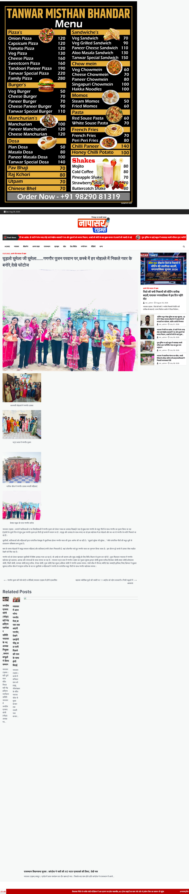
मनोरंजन (84, 246)
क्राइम (56, 246)
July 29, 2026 (174, 337)
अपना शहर (36, 246)
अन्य (101, 246)
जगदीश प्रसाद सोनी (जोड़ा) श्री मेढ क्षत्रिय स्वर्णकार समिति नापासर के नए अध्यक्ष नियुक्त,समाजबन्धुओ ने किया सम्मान (6, 635)
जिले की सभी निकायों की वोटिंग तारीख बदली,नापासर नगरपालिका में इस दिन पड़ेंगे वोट (163, 295)
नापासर (16, 246)
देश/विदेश (73, 246)
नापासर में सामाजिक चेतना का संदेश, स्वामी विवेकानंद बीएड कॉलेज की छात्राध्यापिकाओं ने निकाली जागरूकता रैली (171, 358)
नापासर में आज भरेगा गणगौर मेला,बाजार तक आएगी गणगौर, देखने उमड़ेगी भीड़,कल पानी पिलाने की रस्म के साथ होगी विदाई (16, 636)
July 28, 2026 (174, 363)
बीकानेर (25, 246)
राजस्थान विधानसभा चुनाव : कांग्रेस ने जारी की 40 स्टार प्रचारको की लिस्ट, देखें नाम (61, 871)
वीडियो (93, 246)
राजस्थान (47, 246)
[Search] (184, 247)
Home (7, 246)
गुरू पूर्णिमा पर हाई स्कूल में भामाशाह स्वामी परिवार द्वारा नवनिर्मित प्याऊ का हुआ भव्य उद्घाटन (95, 237)
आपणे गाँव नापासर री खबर (18, 254)
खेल (64, 246)
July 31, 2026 (174, 324)
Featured (6, 254)
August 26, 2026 (162, 303)
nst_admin (149, 303)
